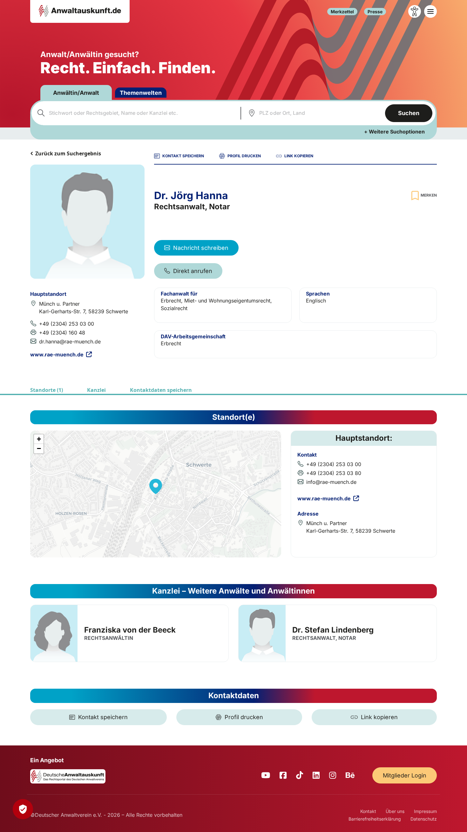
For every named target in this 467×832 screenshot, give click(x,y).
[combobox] (135, 113)
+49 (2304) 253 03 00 (66, 324)
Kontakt (368, 811)
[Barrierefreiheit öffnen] (414, 11)
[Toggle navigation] (430, 11)
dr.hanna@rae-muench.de (70, 341)
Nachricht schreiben (200, 247)
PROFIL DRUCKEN (244, 155)
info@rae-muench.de (331, 482)
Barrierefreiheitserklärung (375, 819)
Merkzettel (342, 11)
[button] (155, 486)
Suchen (408, 113)
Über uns (395, 811)
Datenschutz (423, 819)
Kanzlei (96, 390)
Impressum (425, 811)
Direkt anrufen (192, 271)
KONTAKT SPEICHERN (183, 155)
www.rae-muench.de (57, 354)
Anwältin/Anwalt (76, 92)
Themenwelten (141, 92)
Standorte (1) (46, 390)
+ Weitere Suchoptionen (394, 131)
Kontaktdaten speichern (161, 390)
